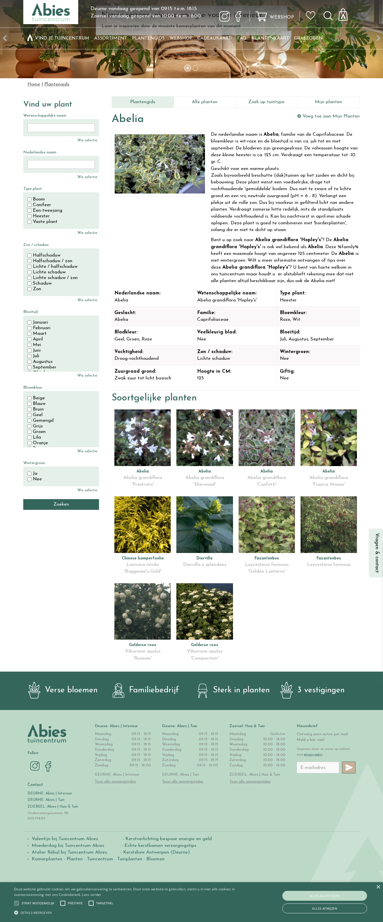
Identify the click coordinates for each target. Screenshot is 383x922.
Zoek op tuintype (266, 102)
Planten (74, 859)
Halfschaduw (46, 255)
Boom (39, 199)
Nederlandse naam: (40, 152)
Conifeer (42, 205)
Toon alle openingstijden (115, 781)
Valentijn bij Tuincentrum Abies (65, 838)
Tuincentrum (100, 859)
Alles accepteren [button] (325, 896)
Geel (38, 415)
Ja (35, 474)
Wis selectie (87, 140)
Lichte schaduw (49, 272)
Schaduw (42, 283)
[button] (38, 903)
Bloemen (155, 859)
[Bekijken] (346, 13)
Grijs (38, 426)
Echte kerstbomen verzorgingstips (160, 845)
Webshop (281, 17)
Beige (39, 398)
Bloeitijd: (30, 312)
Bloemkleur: (33, 388)
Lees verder (91, 894)
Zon (37, 289)
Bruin (38, 409)
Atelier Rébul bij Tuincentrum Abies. (70, 852)
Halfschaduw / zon (52, 261)
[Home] (30, 38)
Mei (37, 345)
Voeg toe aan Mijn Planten (331, 116)
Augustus (42, 362)
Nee (37, 479)
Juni (37, 350)
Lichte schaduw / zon (55, 278)
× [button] (378, 887)
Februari (41, 328)
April (38, 339)
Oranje (40, 443)
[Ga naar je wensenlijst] (312, 17)
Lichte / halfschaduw (55, 267)
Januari (40, 322)
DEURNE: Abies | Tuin (45, 800)
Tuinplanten (129, 859)
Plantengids (142, 102)
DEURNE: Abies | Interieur (49, 793)
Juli (36, 356)
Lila (37, 437)
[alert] (191, 902)
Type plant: (33, 189)
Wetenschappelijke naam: (45, 116)
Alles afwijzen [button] (324, 908)
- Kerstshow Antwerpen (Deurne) (154, 852)
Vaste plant (45, 222)
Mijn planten (328, 102)
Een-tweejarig (47, 211)
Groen (39, 432)
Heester (41, 216)
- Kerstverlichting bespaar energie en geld (166, 838)
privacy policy (313, 754)
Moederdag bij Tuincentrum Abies (68, 845)
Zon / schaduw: (36, 245)
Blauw (39, 404)
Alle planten (205, 102)
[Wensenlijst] (312, 11)
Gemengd (43, 421)
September (44, 367)
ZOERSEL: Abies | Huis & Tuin (53, 806)
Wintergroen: (34, 463)
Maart (40, 334)
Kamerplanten (47, 859)
